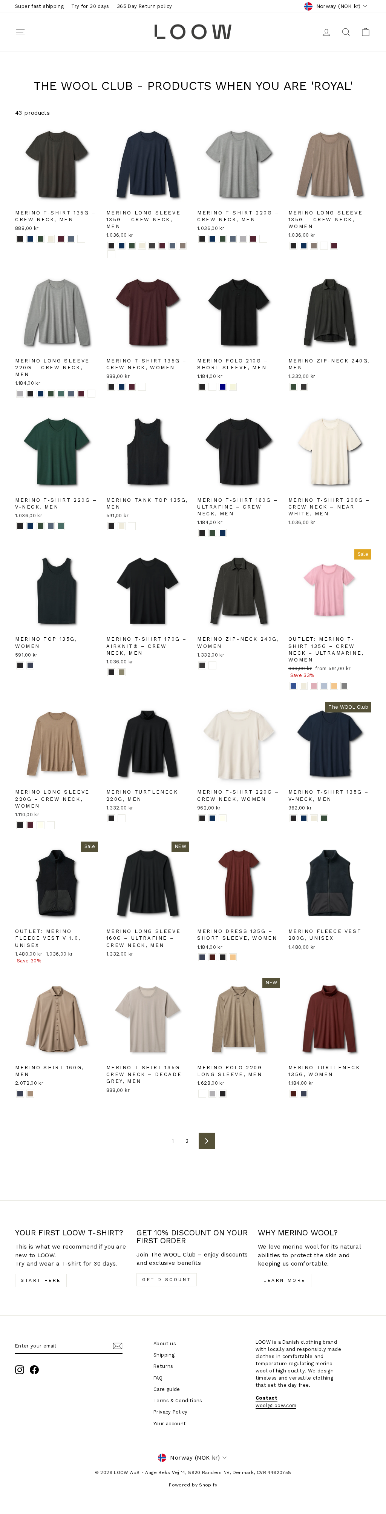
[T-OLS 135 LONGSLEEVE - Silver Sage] (111, 254)
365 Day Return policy (144, 6)
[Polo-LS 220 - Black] (222, 1093)
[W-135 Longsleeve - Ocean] (303, 245)
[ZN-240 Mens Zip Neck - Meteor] (303, 386)
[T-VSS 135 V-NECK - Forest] (324, 818)
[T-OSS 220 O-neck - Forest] (222, 238)
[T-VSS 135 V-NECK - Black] (293, 818)
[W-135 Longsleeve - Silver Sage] (324, 245)
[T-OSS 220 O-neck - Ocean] (212, 238)
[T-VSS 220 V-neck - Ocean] (30, 526)
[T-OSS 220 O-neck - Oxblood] (253, 238)
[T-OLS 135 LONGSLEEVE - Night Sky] (152, 245)
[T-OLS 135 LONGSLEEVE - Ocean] (121, 245)
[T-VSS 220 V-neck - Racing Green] (60, 526)
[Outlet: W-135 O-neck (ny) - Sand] (303, 685)
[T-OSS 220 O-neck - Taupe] (263, 238)
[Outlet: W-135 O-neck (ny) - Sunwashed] (334, 685)
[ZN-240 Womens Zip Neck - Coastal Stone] (212, 665)
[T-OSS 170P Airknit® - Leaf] (121, 672)
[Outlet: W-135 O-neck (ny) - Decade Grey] (344, 685)
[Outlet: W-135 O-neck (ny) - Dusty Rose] (313, 685)
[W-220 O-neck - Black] (202, 818)
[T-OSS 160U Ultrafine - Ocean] (222, 533)
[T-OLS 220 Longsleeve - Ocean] (40, 393)
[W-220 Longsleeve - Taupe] (50, 825)
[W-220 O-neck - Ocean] (212, 818)
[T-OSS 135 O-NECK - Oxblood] (60, 238)
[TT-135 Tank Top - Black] (111, 526)
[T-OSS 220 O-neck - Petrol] (232, 238)
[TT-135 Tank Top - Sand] (121, 526)
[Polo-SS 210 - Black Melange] (212, 386)
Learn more (284, 1280)
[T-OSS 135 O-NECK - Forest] (40, 238)
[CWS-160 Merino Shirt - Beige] (30, 1093)
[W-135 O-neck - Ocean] (121, 386)
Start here (41, 1280)
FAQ (157, 1378)
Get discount (166, 1279)
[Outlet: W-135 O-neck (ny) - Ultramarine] (293, 685)
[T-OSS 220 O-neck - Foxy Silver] (243, 238)
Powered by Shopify (193, 1485)
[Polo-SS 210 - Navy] (222, 386)
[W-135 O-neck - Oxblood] (131, 386)
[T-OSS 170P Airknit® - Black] (111, 672)
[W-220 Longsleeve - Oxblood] (30, 825)
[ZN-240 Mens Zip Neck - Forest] (293, 386)
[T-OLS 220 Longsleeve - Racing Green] (60, 393)
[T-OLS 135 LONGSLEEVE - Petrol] (172, 245)
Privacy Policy (170, 1412)
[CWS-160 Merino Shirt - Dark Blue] (20, 1093)
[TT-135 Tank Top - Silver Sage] (131, 526)
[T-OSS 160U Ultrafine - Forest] (212, 533)
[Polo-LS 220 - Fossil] (202, 1093)
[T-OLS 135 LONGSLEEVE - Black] (111, 245)
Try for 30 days (90, 6)
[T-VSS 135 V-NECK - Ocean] (303, 818)
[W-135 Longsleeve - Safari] (313, 245)
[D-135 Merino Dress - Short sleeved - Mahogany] (212, 957)
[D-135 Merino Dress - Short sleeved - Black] (222, 957)
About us (164, 1343)
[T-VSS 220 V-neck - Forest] (40, 526)
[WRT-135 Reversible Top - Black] (20, 665)
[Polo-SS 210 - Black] (202, 386)
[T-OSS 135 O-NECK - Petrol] (71, 238)
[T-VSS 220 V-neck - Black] (20, 526)
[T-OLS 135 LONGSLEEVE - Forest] (131, 245)
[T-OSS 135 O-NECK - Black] (20, 238)
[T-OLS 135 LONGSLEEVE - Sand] (142, 245)
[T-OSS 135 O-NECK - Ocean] (30, 238)
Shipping (164, 1355)
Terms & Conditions (177, 1400)
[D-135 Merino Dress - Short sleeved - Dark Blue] (202, 957)
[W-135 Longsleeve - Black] (293, 245)
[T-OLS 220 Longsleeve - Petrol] (71, 393)
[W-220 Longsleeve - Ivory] (40, 825)
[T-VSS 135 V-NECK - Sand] (313, 818)
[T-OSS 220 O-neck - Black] (202, 238)
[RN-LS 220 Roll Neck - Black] (111, 818)
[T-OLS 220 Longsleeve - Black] (30, 393)
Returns (163, 1366)
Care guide (166, 1389)
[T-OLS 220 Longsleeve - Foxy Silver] (20, 393)
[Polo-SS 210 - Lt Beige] (232, 386)
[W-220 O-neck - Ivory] (222, 818)
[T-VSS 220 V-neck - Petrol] (50, 526)
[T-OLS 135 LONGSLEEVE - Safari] (182, 245)
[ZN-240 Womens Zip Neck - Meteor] (202, 665)
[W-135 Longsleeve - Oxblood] (334, 245)
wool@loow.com (276, 1405)
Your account (169, 1423)
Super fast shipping (39, 6)
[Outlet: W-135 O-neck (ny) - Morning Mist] (324, 685)
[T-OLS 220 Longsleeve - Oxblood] (81, 393)
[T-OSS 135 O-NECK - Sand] (50, 238)
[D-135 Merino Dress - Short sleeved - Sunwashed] (232, 957)
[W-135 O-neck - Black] (111, 386)
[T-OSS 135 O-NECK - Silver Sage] (81, 238)
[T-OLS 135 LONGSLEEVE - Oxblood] (162, 245)
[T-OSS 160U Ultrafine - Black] (202, 533)
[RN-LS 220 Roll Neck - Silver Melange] (121, 818)
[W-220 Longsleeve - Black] (20, 825)
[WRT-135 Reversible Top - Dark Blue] (30, 665)
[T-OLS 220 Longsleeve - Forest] (50, 393)
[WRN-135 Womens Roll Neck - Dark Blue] (303, 1093)
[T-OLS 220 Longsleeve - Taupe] (91, 393)
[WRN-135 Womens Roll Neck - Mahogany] (293, 1093)
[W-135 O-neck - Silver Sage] (142, 386)
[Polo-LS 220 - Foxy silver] (212, 1093)
